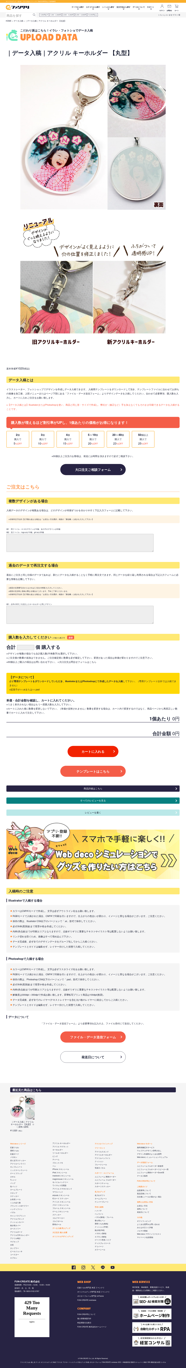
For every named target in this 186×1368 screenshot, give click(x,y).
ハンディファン (16, 1209)
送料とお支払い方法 (145, 1202)
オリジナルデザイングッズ (62, 1236)
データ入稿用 (142, 1175)
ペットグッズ (73, 1362)
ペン (54, 1166)
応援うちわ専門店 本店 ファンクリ (90, 1287)
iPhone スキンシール (60, 1169)
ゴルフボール (57, 1221)
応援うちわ (14, 1147)
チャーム (55, 1159)
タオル (12, 1176)
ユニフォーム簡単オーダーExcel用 (150, 1172)
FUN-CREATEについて (146, 1181)
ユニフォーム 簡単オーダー (105, 1176)
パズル (12, 1212)
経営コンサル (161, 1362)
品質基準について (144, 1190)
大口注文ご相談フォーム (93, 469)
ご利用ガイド (142, 1186)
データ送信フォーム (145, 1162)
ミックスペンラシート (19, 1170)
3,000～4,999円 (68, 15)
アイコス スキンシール (61, 1201)
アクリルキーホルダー (103, 1154)
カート (177, 10)
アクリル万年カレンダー (19, 1235)
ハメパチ (98, 1210)
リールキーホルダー (60, 1153)
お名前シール (15, 1199)
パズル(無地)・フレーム (104, 1217)
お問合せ (169, 10)
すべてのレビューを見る (93, 800)
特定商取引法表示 (84, 1322)
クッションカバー (17, 1222)
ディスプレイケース (102, 1243)
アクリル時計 (15, 1238)
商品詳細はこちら (93, 788)
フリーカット (100, 1148)
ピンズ (55, 1156)
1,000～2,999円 (55, 15)
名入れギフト (100, 1195)
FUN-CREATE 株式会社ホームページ (91, 1326)
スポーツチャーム (102, 1183)
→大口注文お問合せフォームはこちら (76, 662)
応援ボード (14, 1154)
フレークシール (101, 1164)
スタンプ (13, 1193)
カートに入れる (93, 751)
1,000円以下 (44, 15)
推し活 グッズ (35, 1362)
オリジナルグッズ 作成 (48, 1362)
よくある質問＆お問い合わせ (148, 1224)
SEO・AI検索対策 (124, 1362)
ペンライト (99, 1214)
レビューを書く (93, 812)
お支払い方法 (142, 1205)
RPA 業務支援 (152, 1362)
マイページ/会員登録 (145, 1237)
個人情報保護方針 (84, 1318)
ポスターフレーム (95, 1362)
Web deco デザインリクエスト (149, 1234)
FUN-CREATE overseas (86, 1300)
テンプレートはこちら (93, 771)
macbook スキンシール (61, 1175)
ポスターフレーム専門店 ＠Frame (90, 1296)
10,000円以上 (92, 15)
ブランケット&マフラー (19, 1206)
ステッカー (14, 1196)
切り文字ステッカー (18, 1160)
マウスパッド (57, 1192)
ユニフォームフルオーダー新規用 (150, 1166)
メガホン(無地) (100, 1233)
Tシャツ (13, 1180)
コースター (14, 1254)
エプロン (13, 1258)
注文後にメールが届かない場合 (149, 1196)
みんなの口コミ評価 (145, 1227)
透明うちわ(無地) (101, 1223)
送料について (142, 1209)
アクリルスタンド (102, 1151)
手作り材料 (99, 1207)
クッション (99, 1161)
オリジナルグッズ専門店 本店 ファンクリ (93, 1291)
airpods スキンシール (60, 1195)
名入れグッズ (100, 1191)
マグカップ (14, 1241)
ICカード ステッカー (60, 1198)
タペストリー (15, 1228)
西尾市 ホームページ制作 (138, 1362)
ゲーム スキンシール (60, 1211)
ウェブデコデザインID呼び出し (149, 1150)
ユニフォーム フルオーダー (105, 1180)
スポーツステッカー (102, 1186)
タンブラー (14, 1248)
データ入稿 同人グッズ (61, 1228)
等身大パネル (100, 1168)
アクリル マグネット (60, 1146)
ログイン (162, 10)
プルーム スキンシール (61, 1208)
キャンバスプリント (18, 1215)
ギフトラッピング (144, 1221)
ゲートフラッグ (16, 1173)
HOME (8, 20)
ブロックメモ (57, 1162)
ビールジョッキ (16, 1251)
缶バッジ (13, 1186)
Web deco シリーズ (18, 1143)
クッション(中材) (101, 1227)
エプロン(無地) (100, 1236)
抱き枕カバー (15, 1225)
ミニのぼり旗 (15, 1202)
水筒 (12, 1244)
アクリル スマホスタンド (62, 1188)
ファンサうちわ (25, 1362)
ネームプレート (16, 1189)
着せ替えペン (100, 1220)
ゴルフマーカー (58, 1218)
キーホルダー (57, 1149)
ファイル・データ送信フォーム (93, 1037)
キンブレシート (16, 1167)
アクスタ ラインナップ (104, 1143)
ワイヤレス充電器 (59, 1185)
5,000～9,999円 (80, 15)
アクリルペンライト (18, 1163)
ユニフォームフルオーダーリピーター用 (152, 1169)
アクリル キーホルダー (61, 1143)
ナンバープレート (102, 1201)
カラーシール (100, 1249)
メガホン (13, 1157)
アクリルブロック (17, 1219)
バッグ (12, 1183)
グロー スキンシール (60, 1205)
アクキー (65, 1362)
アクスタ (59, 1362)
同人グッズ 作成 (83, 1362)
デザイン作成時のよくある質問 (149, 1154)
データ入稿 (18, 20)
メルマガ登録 (142, 1230)
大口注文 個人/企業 (59, 1232)
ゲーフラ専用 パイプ (103, 1240)
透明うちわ (14, 1150)
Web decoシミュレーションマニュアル (152, 1157)
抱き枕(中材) (100, 1230)
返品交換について (144, 1193)
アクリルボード (16, 1232)
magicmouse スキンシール (63, 1179)
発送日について (93, 1057)
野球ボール (56, 1224)
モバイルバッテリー (60, 1182)
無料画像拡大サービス (145, 1147)
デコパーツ (99, 1246)
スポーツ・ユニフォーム (104, 1173)
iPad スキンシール (59, 1172)
